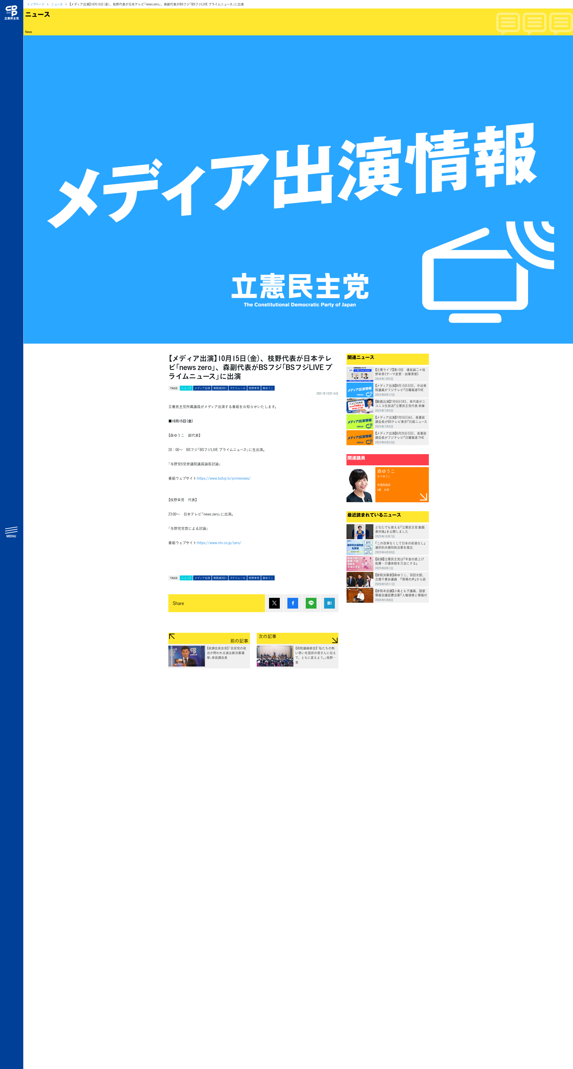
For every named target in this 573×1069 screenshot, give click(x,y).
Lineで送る (311, 603)
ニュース (57, 4)
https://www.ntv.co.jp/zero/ (219, 542)
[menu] (11, 531)
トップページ (36, 4)
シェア (292, 603)
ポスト (274, 603)
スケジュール (238, 388)
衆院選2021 (220, 388)
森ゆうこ (268, 388)
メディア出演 (202, 388)
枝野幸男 (254, 388)
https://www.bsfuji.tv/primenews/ (224, 478)
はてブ (329, 603)
